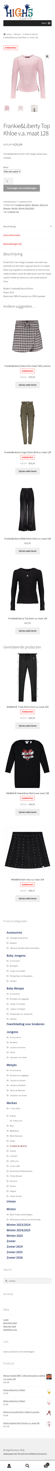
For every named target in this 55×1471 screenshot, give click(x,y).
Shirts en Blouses (17, 1090)
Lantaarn (13, 1156)
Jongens (12, 1032)
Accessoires (14, 932)
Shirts (12, 1052)
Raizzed (13, 1181)
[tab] (27, 226)
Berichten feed (10, 1323)
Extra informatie (11, 235)
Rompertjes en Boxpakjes (21, 976)
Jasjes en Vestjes (17, 971)
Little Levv (14, 1161)
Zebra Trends (16, 1196)
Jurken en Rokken (18, 1085)
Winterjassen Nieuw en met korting (25, 1219)
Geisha (13, 1151)
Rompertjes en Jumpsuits (21, 1014)
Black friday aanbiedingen (21, 1214)
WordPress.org (10, 1329)
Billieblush (14, 1130)
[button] (44, 23)
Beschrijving (9, 226)
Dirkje (12, 1141)
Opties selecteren (28, 384)
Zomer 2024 (15, 1247)
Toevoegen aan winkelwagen (22, 188)
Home (9, 34)
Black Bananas (16, 1136)
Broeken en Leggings (19, 1075)
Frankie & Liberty (30, 34)
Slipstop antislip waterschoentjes (24, 948)
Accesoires (15, 960)
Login (6, 1319)
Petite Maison (16, 1176)
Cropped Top (13, 211)
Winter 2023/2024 (26, 208)
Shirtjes (13, 981)
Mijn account (9, 1466)
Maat (6, 167)
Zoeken (27, 1466)
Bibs (12, 1125)
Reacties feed (9, 1326)
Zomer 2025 (15, 1252)
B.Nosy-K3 (17, 1120)
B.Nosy (13, 1115)
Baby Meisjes (15, 988)
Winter (15, 208)
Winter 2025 (15, 1236)
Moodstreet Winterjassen (21, 1171)
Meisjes (35, 205)
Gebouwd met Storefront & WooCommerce (25, 1453)
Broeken (13, 1042)
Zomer (11, 1241)
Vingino (13, 1191)
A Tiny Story (15, 1108)
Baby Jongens (16, 956)
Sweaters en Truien (18, 1057)
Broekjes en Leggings (19, 999)
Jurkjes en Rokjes (18, 1009)
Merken (17, 34)
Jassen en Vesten (18, 1047)
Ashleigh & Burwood (19, 938)
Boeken (13, 943)
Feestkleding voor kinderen (25, 1024)
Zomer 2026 (15, 1258)
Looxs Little (15, 1166)
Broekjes (14, 966)
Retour (13, 1186)
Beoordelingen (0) (12, 243)
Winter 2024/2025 (18, 1230)
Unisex (11, 1201)
